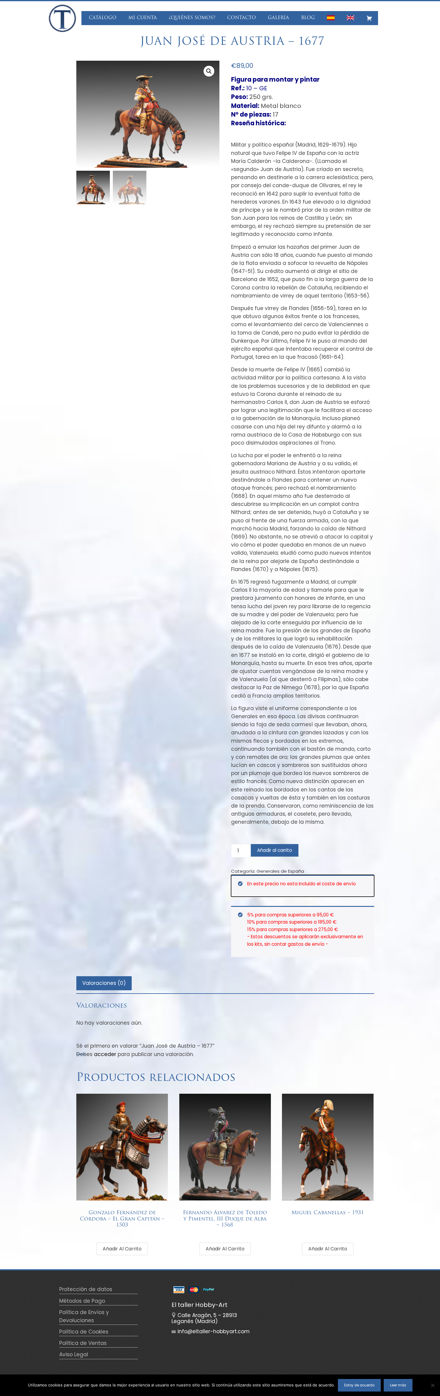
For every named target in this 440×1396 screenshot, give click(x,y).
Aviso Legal (73, 1354)
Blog (308, 18)
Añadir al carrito (274, 850)
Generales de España (280, 871)
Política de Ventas (83, 1343)
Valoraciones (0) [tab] (104, 983)
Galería (278, 18)
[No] (433, 1385)
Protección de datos (85, 1289)
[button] (209, 71)
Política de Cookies (83, 1331)
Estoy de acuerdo (359, 1385)
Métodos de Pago (82, 1301)
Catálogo (102, 18)
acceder (105, 1054)
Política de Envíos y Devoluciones (84, 1316)
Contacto (241, 18)
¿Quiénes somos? (192, 18)
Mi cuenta (142, 18)
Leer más (398, 1385)
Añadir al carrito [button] (122, 1248)
